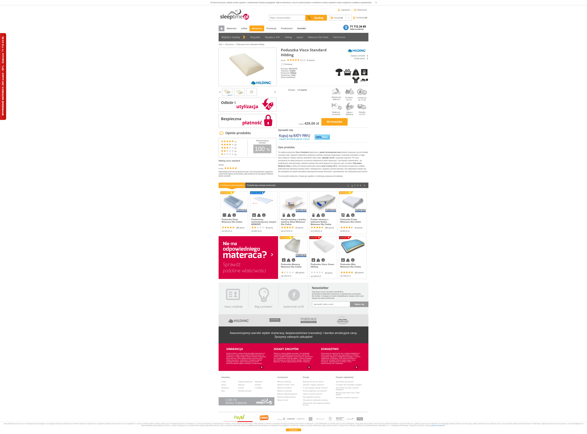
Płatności (241, 385)
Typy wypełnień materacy (311, 397)
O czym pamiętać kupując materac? (315, 388)
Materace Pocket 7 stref (285, 385)
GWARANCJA (234, 349)
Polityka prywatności (245, 382)
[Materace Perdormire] (342, 320)
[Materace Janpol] (275, 320)
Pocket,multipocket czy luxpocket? (315, 391)
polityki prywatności (438, 425)
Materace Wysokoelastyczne (287, 394)
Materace (231, 28)
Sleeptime (225, 377)
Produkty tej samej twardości (232, 185)
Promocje (271, 28)
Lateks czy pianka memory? (312, 394)
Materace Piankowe (284, 382)
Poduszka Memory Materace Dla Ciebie (291, 265)
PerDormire (339, 37)
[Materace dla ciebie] (308, 320)
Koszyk (338, 18)
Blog (223, 391)
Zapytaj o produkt (358, 56)
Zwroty (223, 385)
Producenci (287, 28)
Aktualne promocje (244, 391)
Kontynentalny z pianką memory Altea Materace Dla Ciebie (293, 221)
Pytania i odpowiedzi (344, 377)
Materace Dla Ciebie (318, 37)
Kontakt (241, 388)
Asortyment (282, 377)
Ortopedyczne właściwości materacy (315, 400)
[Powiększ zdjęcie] (247, 67)
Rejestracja (362, 10)
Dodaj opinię (359, 58)
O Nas (223, 382)
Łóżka (244, 28)
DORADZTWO (330, 349)
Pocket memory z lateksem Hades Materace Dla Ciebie (321, 221)
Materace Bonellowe (284, 388)
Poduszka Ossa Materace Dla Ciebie (232, 220)
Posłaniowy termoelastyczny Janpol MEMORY (263, 221)
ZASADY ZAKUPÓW (286, 349)
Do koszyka (334, 121)
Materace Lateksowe (284, 391)
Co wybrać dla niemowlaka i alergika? (349, 385)
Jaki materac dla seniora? (345, 382)
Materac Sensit (282, 400)
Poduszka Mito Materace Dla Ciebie (350, 265)
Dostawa (258, 385)
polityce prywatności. (362, 3)
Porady (306, 377)
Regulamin (258, 382)
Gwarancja (225, 388)
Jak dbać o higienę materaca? (313, 385)
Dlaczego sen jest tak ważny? (313, 382)
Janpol (300, 37)
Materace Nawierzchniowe (286, 397)
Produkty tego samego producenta (261, 185)
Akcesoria (257, 28)
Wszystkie (255, 37)
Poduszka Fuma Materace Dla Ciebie (350, 220)
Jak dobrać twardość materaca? (347, 397)
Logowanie (345, 10)
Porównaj (361, 18)
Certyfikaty (258, 388)
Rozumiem (293, 430)
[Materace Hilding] (239, 320)
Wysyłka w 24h (272, 37)
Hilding (288, 37)
